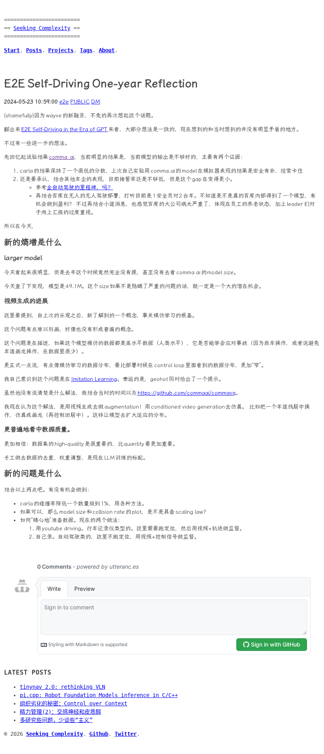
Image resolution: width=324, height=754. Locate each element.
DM (95, 101)
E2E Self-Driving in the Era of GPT (64, 129)
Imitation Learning (94, 379)
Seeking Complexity (41, 28)
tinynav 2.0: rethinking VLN (62, 687)
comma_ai (61, 157)
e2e (64, 101)
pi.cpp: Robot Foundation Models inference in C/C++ (99, 695)
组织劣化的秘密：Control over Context (73, 703)
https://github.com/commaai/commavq (186, 393)
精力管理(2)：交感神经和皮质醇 (60, 712)
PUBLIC (80, 101)
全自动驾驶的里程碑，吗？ (80, 187)
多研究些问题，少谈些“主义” (56, 720)
